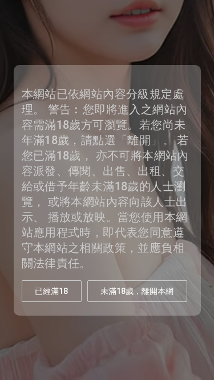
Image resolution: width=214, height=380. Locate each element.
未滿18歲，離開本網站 (136, 294)
